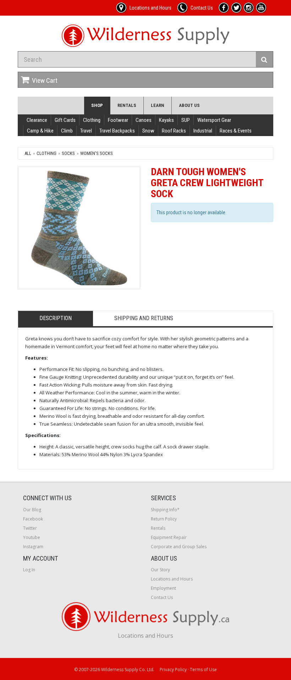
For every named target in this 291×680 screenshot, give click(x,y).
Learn (157, 105)
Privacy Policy (173, 669)
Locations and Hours (172, 579)
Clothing (91, 120)
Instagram (33, 547)
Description (55, 318)
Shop (97, 105)
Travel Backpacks (117, 131)
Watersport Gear (214, 120)
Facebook (33, 519)
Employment (163, 588)
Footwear (118, 120)
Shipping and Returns (143, 318)
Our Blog (32, 510)
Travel (86, 131)
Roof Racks (174, 131)
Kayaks (166, 120)
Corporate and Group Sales (179, 547)
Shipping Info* (165, 510)
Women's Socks (96, 153)
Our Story (160, 570)
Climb (67, 131)
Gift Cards (65, 120)
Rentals (126, 105)
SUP (185, 120)
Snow (148, 131)
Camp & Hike (40, 131)
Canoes (144, 120)
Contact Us (162, 597)
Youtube (31, 537)
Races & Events (236, 131)
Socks (68, 153)
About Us (189, 105)
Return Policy (164, 519)
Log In (29, 570)
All (27, 153)
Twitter (30, 528)
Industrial (202, 131)
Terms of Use (203, 669)
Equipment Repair (169, 537)
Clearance (37, 120)
